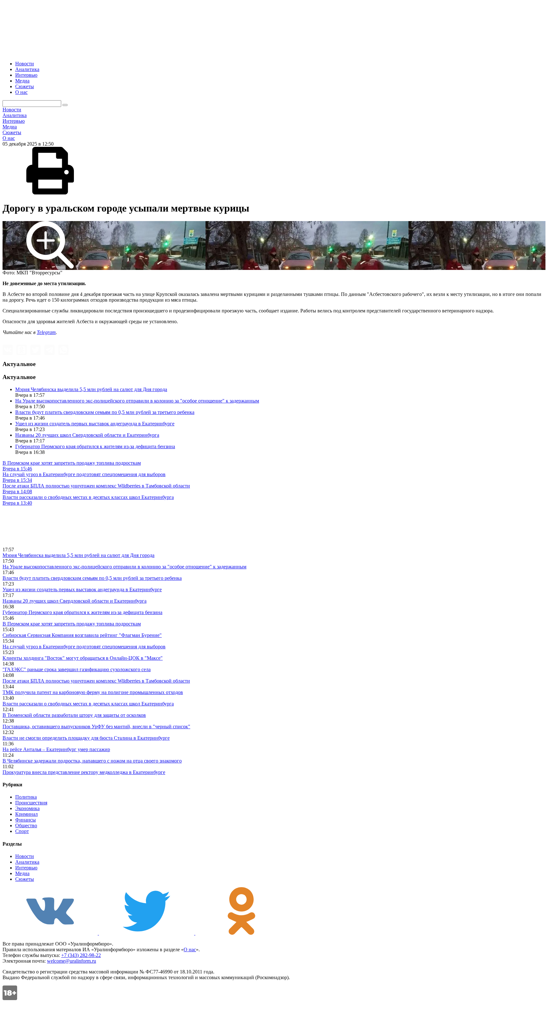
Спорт (22, 831)
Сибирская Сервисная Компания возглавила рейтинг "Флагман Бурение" (82, 635)
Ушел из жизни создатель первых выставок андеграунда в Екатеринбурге (94, 423)
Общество (26, 825)
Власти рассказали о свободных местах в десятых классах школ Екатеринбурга (88, 703)
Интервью (26, 75)
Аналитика (27, 69)
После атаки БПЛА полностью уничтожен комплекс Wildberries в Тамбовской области (96, 681)
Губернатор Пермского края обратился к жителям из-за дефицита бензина (95, 446)
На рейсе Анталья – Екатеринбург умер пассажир (56, 749)
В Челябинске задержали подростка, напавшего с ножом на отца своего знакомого (92, 760)
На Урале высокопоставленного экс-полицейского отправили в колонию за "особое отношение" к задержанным (137, 400)
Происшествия (31, 802)
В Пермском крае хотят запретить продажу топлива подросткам (72, 623)
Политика (26, 797)
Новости (24, 63)
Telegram (46, 332)
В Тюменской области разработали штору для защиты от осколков (74, 715)
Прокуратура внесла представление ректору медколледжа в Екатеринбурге (84, 772)
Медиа (22, 80)
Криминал (26, 814)
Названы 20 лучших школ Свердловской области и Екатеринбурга (87, 435)
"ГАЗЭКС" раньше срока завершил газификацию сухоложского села (77, 669)
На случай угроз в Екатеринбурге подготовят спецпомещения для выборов (84, 646)
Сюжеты (24, 86)
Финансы (25, 819)
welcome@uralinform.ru (71, 961)
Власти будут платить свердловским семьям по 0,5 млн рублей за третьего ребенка (104, 412)
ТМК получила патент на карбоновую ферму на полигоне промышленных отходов (93, 692)
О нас (21, 92)
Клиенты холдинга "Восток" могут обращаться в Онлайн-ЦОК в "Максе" (83, 658)
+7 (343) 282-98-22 (81, 955)
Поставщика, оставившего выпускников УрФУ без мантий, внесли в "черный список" (96, 726)
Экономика (27, 808)
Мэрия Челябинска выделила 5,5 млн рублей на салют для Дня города (91, 389)
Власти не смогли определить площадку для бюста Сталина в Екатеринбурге (86, 738)
